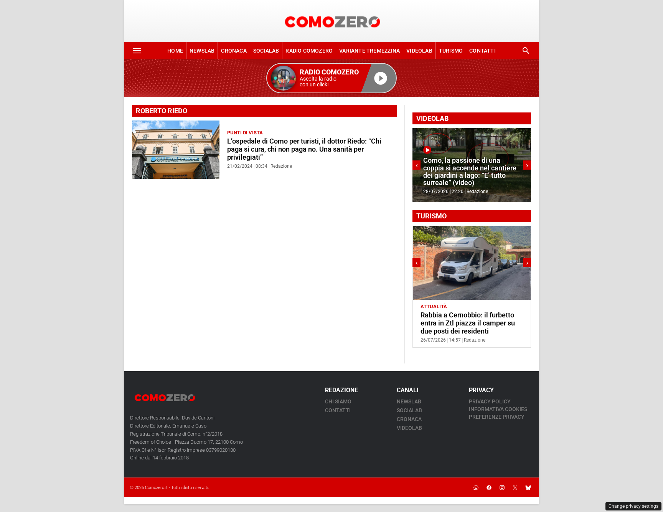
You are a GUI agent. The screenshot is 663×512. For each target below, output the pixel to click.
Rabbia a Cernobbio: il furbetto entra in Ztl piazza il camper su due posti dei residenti (468, 323)
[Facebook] (489, 487)
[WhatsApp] (476, 487)
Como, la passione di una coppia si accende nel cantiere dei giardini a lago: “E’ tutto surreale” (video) (469, 172)
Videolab (419, 51)
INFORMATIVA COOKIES (498, 409)
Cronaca (233, 51)
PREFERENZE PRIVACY (496, 417)
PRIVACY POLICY (490, 401)
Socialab (266, 51)
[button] (331, 78)
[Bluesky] (528, 487)
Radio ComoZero (309, 51)
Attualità (434, 306)
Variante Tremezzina (369, 51)
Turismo (451, 51)
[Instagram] (502, 487)
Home (175, 51)
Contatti (482, 51)
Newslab (202, 51)
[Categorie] (136, 50)
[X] (515, 487)
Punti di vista (245, 132)
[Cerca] (526, 51)
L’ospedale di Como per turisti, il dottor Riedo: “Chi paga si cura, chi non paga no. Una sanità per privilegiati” (304, 149)
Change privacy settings (633, 506)
